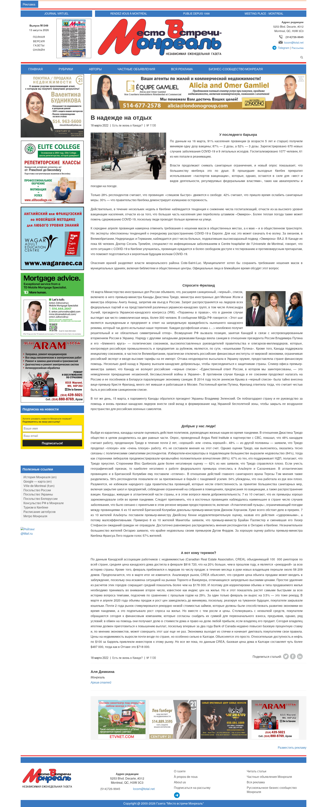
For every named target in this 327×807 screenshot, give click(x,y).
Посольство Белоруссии (40, 498)
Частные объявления (136, 69)
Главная (35, 69)
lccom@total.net (294, 42)
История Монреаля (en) (40, 477)
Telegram (283, 48)
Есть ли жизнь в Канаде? (127, 125)
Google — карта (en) (37, 481)
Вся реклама (182, 69)
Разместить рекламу (292, 747)
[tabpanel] (121, 719)
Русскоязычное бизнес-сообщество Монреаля (272, 789)
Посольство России (37, 490)
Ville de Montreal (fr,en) (38, 486)
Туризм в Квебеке (35, 507)
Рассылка (298, 48)
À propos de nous (186, 776)
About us (180, 782)
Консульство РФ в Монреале (43, 503)
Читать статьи (256, 771)
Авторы (95, 69)
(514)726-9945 (295, 37)
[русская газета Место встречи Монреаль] (47, 778)
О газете (180, 771)
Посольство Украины (38, 494)
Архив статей (101, 682)
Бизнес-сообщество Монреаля (236, 69)
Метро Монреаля (35, 516)
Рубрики (66, 69)
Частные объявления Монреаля (269, 776)
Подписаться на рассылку (192, 787)
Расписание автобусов (39, 511)
